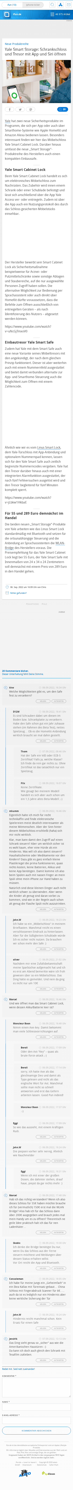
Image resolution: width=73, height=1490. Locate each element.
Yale (8, 121)
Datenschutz (42, 1465)
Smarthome (33, 604)
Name (6, 1401)
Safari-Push (53, 1465)
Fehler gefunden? (18, 593)
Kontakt (68, 4)
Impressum (27, 1465)
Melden (43, 701)
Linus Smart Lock (48, 447)
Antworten (59, 701)
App (60, 4)
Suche (52, 4)
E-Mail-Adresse (11, 1415)
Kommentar (9, 1376)
